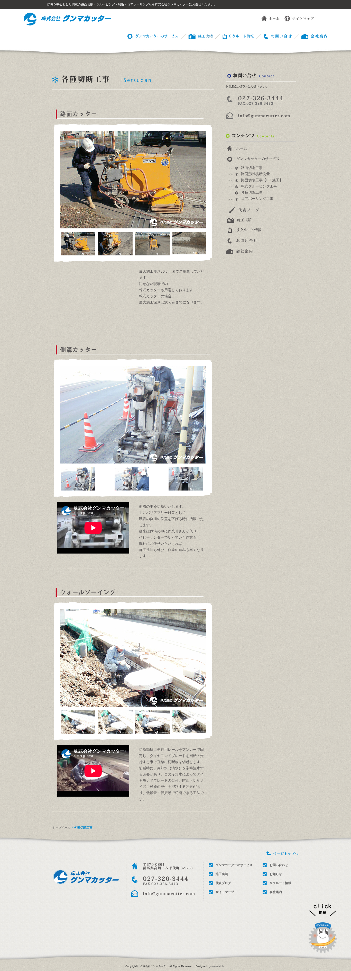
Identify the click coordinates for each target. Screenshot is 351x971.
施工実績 (222, 874)
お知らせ (276, 874)
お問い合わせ (274, 35)
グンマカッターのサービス (152, 35)
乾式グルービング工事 (259, 186)
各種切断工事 (252, 192)
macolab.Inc (218, 966)
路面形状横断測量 (255, 174)
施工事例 (196, 35)
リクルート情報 (234, 35)
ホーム (266, 18)
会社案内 (276, 892)
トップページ (61, 828)
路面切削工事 (252, 168)
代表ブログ (223, 883)
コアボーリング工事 (257, 199)
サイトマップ (300, 18)
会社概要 (311, 35)
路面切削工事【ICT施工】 (262, 180)
